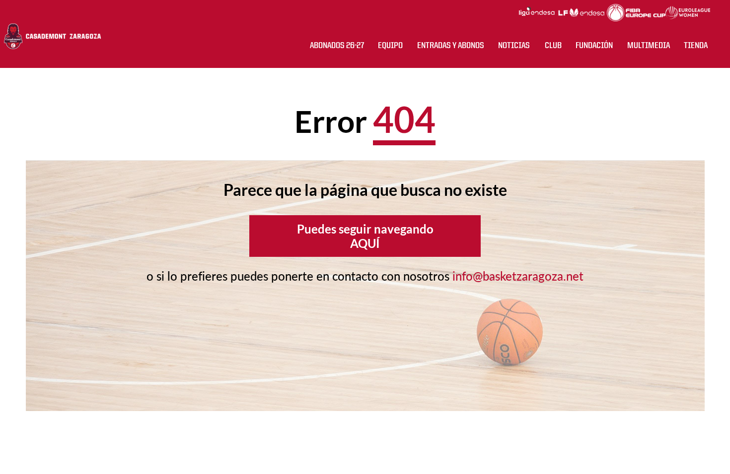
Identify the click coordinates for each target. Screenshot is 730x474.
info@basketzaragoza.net (518, 276)
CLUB (553, 45)
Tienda (696, 45)
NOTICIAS (514, 45)
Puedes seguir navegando (365, 236)
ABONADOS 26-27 (337, 45)
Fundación (594, 45)
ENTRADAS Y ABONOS (450, 45)
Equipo (390, 45)
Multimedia (648, 45)
